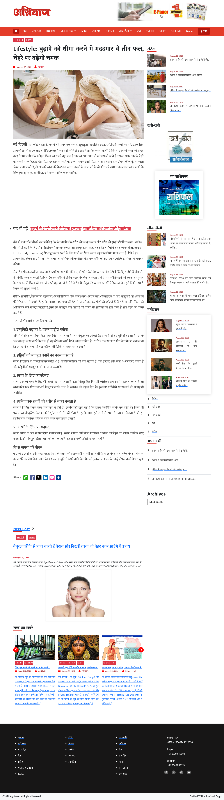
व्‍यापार (162, 31)
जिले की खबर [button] (67, 31)
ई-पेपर (204, 31)
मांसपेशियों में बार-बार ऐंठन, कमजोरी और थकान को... (122, 669)
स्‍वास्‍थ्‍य (29, 40)
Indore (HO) (180, 740)
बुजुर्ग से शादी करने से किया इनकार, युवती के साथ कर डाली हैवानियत (80, 228)
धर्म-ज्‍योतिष (28, 662)
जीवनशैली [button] (124, 31)
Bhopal (176, 751)
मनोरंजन (110, 31)
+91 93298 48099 (176, 754)
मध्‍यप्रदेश (50, 31)
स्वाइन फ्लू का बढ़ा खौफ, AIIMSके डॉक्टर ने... (78, 668)
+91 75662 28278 (176, 765)
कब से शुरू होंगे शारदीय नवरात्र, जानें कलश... (35, 668)
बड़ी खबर (36, 31)
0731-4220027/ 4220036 (180, 742)
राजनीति (150, 31)
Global (189, 31)
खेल (139, 31)
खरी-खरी (96, 31)
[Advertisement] (78, 199)
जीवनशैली (18, 40)
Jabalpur (176, 763)
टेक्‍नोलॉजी (176, 31)
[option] (35, 670)
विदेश (84, 31)
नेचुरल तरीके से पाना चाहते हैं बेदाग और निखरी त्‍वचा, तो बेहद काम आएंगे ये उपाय (71, 546)
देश (25, 31)
